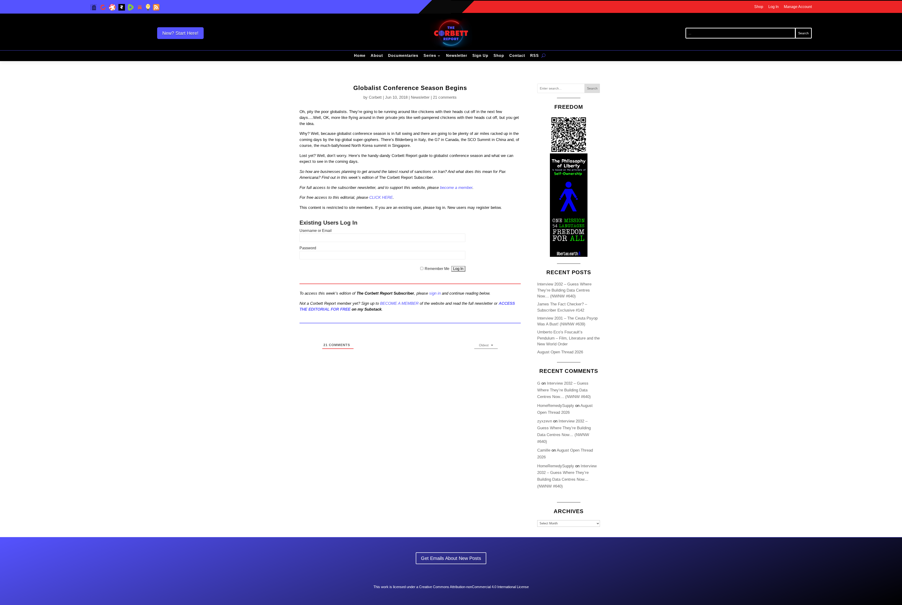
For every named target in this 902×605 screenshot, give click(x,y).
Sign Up (480, 56)
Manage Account (798, 7)
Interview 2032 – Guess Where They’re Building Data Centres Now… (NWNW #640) (564, 290)
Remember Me (437, 269)
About (377, 56)
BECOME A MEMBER (399, 303)
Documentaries (403, 56)
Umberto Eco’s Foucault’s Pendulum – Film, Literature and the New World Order (568, 338)
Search (592, 88)
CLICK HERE (381, 197)
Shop (758, 7)
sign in (435, 293)
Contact (517, 56)
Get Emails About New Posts (451, 558)
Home (359, 56)
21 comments (445, 97)
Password (307, 248)
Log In (773, 7)
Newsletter (456, 56)
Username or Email (315, 231)
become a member (456, 187)
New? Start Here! (180, 33)
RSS (534, 56)
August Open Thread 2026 (560, 352)
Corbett (375, 97)
